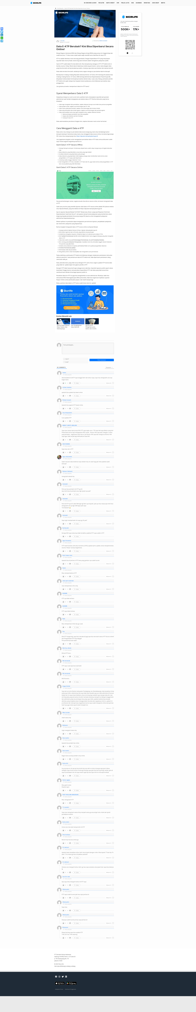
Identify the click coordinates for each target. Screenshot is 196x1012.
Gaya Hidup (155, 2)
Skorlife (62, 40)
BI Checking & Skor (90, 2)
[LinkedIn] (1, 34)
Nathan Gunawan (103, 40)
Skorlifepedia (60, 8)
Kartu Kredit (110, 2)
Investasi (147, 2)
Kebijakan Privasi (59, 989)
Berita (163, 2)
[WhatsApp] (1, 37)
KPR (118, 2)
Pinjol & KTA (125, 2)
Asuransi (139, 2)
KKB (132, 2)
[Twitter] (1, 31)
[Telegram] (1, 40)
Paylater (101, 2)
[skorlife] (36, 3)
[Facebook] (1, 28)
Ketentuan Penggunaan (70, 989)
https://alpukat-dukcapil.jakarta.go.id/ (87, 136)
